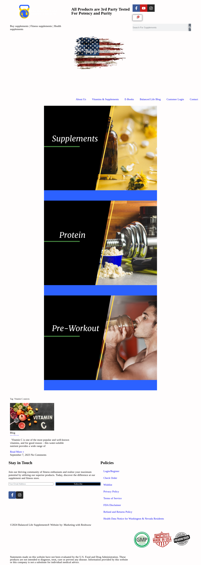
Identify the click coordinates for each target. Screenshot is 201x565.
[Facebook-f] (136, 8)
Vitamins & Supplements (105, 99)
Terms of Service (112, 498)
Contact (194, 99)
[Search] (190, 27)
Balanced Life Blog (150, 99)
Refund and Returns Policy (117, 511)
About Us (81, 99)
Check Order (110, 477)
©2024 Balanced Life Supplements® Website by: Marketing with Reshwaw (50, 524)
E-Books (129, 99)
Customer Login (175, 99)
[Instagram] (151, 8)
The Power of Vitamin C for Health (14, 435)
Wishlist (107, 484)
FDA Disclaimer (112, 505)
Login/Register (111, 471)
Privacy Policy (111, 491)
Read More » (17, 451)
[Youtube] (143, 8)
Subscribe (78, 484)
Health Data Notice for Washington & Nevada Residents (133, 518)
